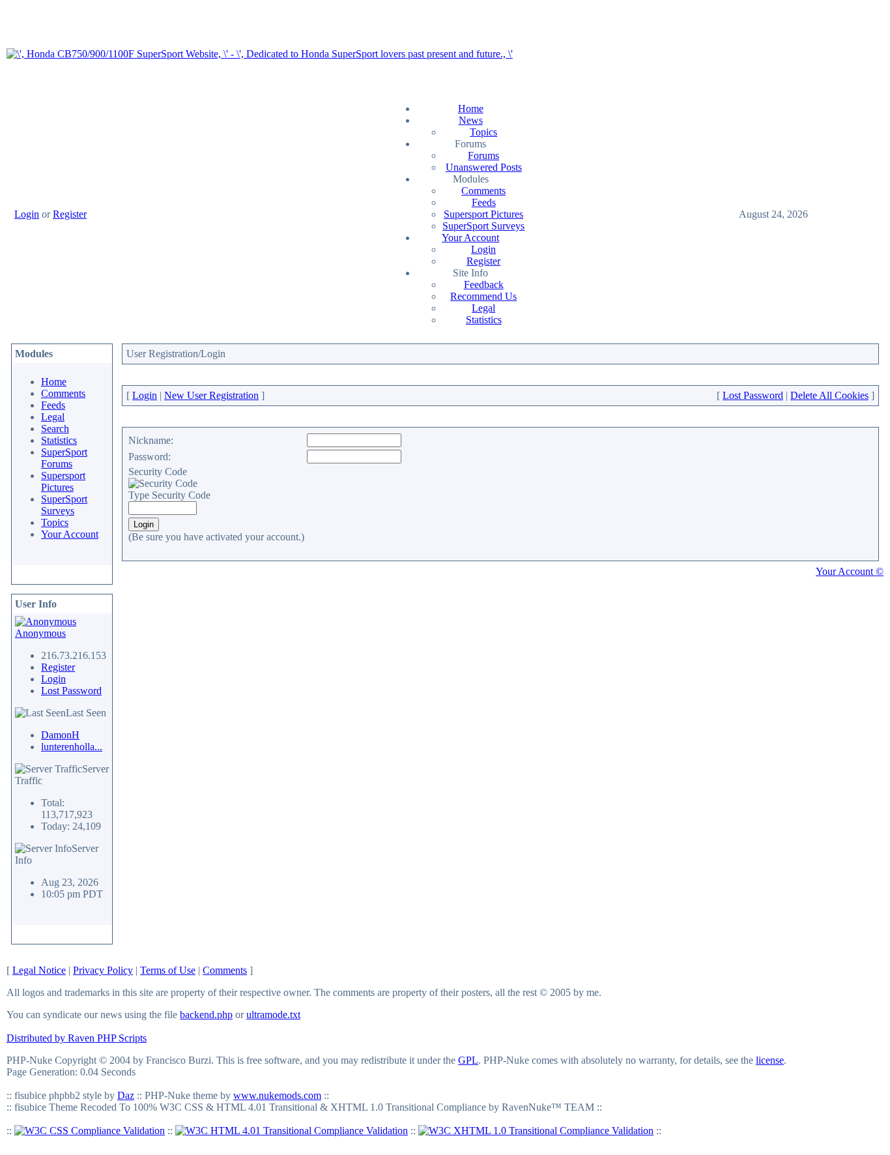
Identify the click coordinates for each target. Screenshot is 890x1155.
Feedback (484, 284)
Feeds (484, 202)
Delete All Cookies (829, 395)
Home (470, 108)
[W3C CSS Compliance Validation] (89, 1130)
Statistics (484, 319)
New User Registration (211, 395)
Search (55, 428)
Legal (483, 308)
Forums (483, 155)
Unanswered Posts (484, 167)
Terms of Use (167, 970)
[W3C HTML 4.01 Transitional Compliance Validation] (291, 1130)
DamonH (60, 734)
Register (70, 214)
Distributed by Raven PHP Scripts (77, 1038)
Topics (483, 132)
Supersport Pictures (483, 214)
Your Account (470, 237)
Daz (125, 1095)
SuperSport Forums (64, 457)
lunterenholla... (71, 746)
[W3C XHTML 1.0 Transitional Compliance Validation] (535, 1130)
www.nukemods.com (277, 1095)
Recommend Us (483, 296)
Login (26, 214)
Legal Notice (39, 970)
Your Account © (849, 571)
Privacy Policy (103, 970)
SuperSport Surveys (483, 225)
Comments (483, 190)
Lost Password (71, 690)
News (471, 120)
